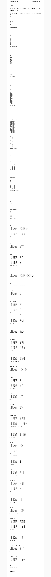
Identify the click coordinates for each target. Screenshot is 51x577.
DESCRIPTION (14, 11)
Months (11, 74)
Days (11, 16)
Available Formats (14, 288)
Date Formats (13, 218)
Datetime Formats (14, 265)
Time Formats (13, 241)
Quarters (12, 162)
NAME (11, 5)
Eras (11, 203)
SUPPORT (12, 571)
